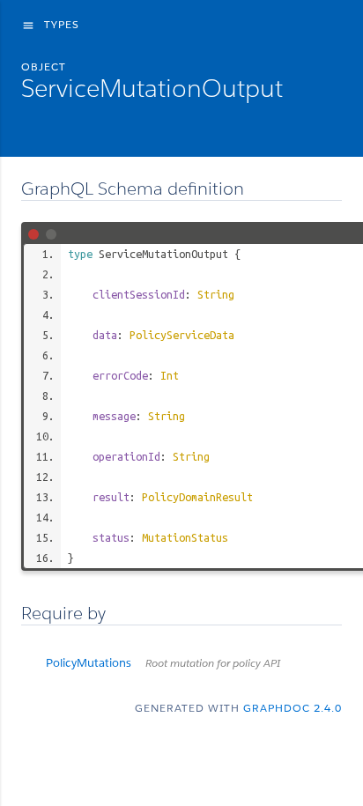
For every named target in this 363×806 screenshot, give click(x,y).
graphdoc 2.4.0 (292, 707)
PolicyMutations (163, 662)
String (215, 294)
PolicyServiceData (182, 335)
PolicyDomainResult (197, 497)
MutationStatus (185, 537)
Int (169, 375)
